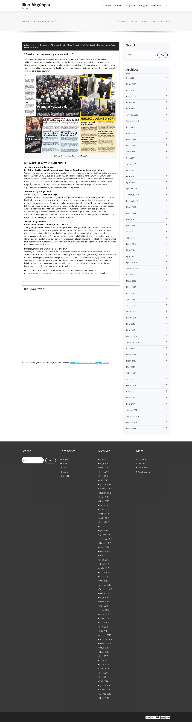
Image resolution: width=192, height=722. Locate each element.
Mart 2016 (130, 293)
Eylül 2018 (130, 108)
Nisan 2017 (131, 213)
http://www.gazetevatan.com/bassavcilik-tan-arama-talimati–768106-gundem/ (61, 273)
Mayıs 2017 (131, 207)
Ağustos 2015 (132, 336)
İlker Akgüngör (36, 4)
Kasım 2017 (131, 170)
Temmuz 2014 (132, 416)
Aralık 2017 (131, 164)
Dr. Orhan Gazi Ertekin (91, 45)
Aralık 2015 (131, 311)
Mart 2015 (130, 367)
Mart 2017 (130, 219)
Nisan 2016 (131, 287)
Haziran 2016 (132, 274)
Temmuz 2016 (132, 268)
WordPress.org (144, 472)
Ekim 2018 (130, 102)
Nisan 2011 (131, 428)
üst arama (34, 47)
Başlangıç (121, 21)
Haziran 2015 (132, 348)
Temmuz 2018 (132, 121)
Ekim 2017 (130, 176)
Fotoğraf (143, 5)
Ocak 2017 (130, 231)
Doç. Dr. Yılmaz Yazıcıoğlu (70, 45)
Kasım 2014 (131, 391)
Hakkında (156, 5)
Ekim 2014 (130, 397)
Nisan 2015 (131, 361)
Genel (63, 467)
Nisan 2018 (131, 139)
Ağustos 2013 (132, 422)
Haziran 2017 (132, 201)
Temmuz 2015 (132, 342)
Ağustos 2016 (132, 262)
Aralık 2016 (131, 238)
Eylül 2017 (130, 182)
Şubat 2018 (131, 151)
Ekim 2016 (130, 250)
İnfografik (130, 5)
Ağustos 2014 (132, 410)
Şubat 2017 (131, 225)
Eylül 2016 (130, 256)
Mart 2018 (130, 145)
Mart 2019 (130, 90)
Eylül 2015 (130, 330)
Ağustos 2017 (132, 188)
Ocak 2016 (130, 305)
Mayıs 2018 (131, 133)
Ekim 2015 (130, 324)
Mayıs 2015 (131, 354)
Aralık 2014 (131, 385)
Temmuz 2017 (132, 195)
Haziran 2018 (132, 127)
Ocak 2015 (130, 379)
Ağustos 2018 (132, 115)
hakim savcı (105, 45)
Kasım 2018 (131, 96)
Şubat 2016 (131, 299)
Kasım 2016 (131, 244)
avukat (56, 45)
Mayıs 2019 (131, 84)
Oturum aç (142, 459)
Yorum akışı (143, 467)
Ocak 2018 (130, 158)
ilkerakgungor (31, 45)
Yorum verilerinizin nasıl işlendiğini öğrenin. (89, 362)
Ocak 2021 (130, 78)
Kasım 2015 (131, 318)
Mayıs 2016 (131, 281)
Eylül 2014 (130, 404)
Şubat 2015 (131, 373)
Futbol (118, 5)
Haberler (106, 5)
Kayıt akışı (142, 463)
